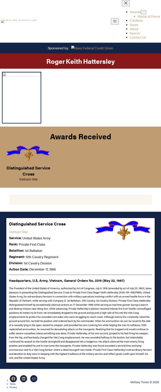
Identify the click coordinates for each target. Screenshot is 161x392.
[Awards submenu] (143, 12)
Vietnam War (28, 179)
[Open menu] (115, 21)
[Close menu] (126, 3)
